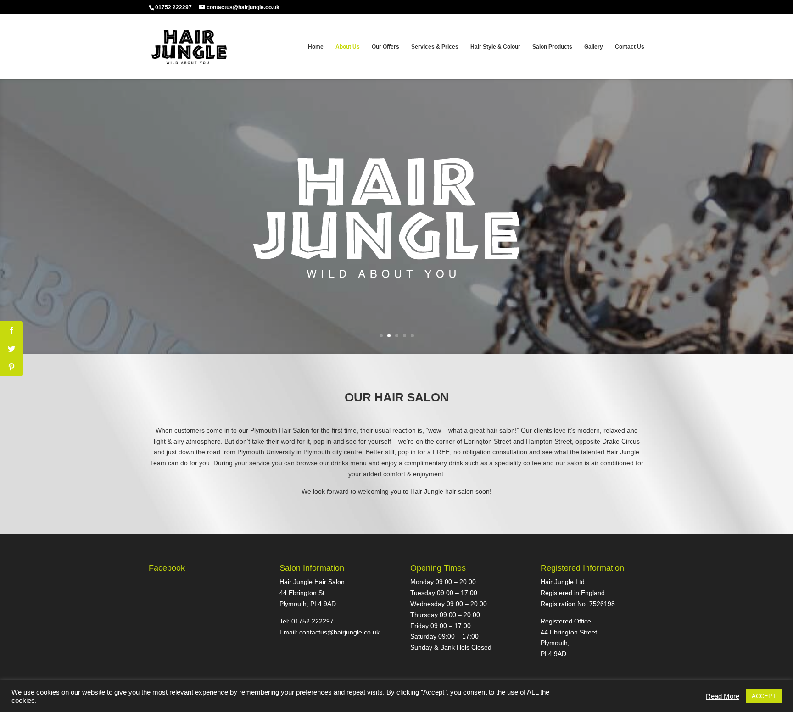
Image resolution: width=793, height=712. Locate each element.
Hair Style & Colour (495, 47)
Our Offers (385, 47)
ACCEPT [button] (764, 696)
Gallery (593, 47)
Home (316, 47)
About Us (347, 47)
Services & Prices (434, 47)
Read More (722, 696)
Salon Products (552, 47)
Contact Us (629, 47)
